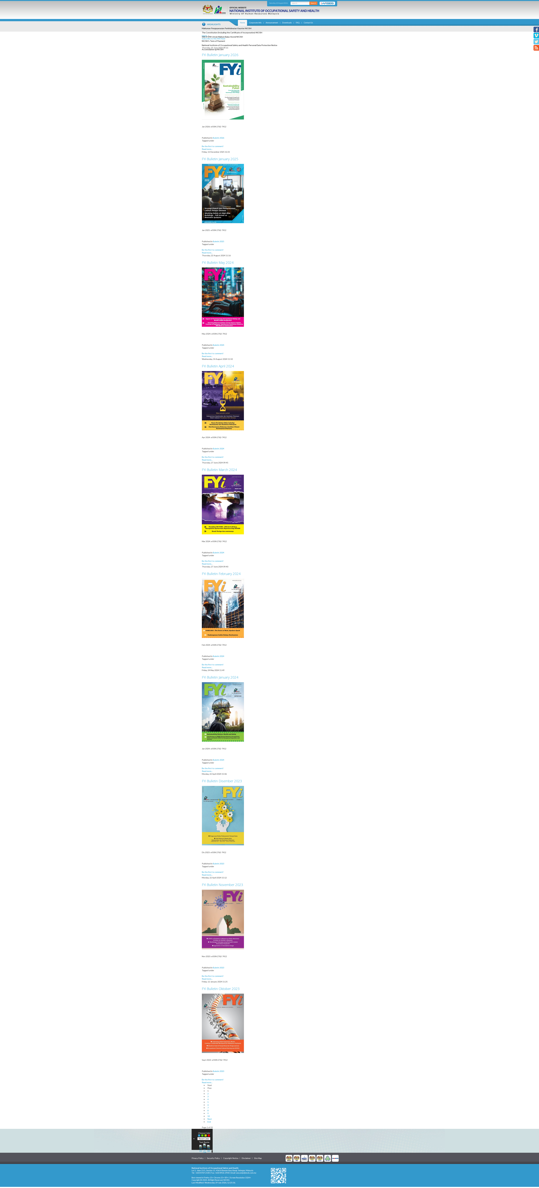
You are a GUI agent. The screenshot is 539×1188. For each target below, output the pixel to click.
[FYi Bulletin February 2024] (223, 608)
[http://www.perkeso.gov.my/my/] (327, 1158)
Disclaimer (246, 1158)
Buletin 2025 (218, 241)
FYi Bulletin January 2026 (220, 54)
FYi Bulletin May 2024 (218, 262)
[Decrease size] (208, 1148)
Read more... (207, 149)
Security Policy (213, 1158)
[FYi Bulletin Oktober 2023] (223, 1023)
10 (208, 1116)
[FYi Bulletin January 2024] (223, 711)
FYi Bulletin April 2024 (218, 366)
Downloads (287, 23)
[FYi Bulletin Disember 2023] (223, 815)
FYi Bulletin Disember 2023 (222, 781)
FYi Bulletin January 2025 (220, 159)
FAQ (298, 23)
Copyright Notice (230, 1158)
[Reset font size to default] (204, 1148)
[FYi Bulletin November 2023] (223, 919)
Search (313, 3)
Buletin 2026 (218, 138)
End (209, 1122)
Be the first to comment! (213, 146)
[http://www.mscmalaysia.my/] (304, 1158)
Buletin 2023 (218, 863)
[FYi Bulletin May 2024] (223, 297)
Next (209, 1119)
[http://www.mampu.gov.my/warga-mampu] (335, 1158)
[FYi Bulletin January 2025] (223, 193)
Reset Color (204, 1138)
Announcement (272, 23)
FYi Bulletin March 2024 (219, 469)
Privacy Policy (198, 1158)
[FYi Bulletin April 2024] (223, 400)
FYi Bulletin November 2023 (222, 884)
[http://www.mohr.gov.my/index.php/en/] (312, 1158)
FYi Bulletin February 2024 (221, 573)
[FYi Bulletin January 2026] (223, 89)
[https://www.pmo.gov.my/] (296, 1158)
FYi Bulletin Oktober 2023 (221, 988)
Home (242, 23)
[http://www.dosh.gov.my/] (320, 1158)
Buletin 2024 (218, 345)
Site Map (258, 1158)
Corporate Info (255, 23)
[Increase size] (200, 1148)
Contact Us (308, 23)
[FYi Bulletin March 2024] (223, 504)
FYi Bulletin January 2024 (220, 677)
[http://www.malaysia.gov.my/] (289, 1158)
